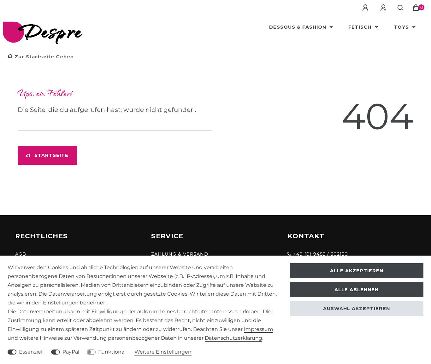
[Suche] (400, 8)
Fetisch (360, 27)
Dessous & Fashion (298, 27)
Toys (402, 27)
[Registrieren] (384, 8)
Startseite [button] (51, 155)
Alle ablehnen (356, 289)
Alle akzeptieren (356, 271)
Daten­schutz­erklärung (233, 338)
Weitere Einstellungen (163, 352)
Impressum (258, 329)
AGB (20, 254)
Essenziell (31, 352)
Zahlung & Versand (179, 254)
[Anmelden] (366, 8)
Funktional (112, 352)
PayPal (70, 352)
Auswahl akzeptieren (356, 308)
